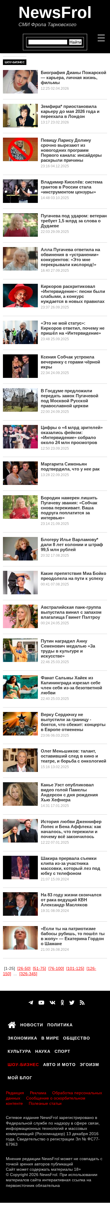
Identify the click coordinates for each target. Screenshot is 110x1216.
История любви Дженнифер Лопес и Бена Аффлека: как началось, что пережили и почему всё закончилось (71, 829)
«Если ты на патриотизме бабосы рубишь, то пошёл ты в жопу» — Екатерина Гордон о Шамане (73, 936)
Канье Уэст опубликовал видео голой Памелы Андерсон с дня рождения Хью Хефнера (69, 792)
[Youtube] (41, 1003)
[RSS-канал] (82, 1003)
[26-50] (24, 968)
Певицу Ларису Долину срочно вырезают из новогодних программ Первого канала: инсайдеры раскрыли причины (71, 150)
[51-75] (39, 968)
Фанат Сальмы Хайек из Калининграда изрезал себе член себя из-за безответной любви (71, 685)
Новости (31, 1023)
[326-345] (28, 973)
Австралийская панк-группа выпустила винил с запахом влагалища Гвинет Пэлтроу (71, 612)
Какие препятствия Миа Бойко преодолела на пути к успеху (73, 576)
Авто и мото (59, 1063)
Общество (76, 1037)
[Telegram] (30, 1003)
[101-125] (75, 968)
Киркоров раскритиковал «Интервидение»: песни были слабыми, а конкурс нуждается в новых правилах (73, 294)
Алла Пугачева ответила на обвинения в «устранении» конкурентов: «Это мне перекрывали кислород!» (70, 257)
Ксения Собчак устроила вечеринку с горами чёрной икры (70, 361)
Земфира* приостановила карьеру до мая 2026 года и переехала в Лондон (70, 111)
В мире (50, 1037)
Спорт (62, 1050)
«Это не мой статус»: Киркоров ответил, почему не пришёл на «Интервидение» (72, 328)
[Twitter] (72, 1003)
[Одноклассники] (62, 1003)
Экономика (22, 1037)
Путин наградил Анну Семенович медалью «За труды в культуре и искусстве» (68, 648)
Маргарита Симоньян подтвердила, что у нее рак (70, 466)
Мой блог (20, 1076)
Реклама (38, 1092)
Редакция (15, 1092)
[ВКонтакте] (52, 1003)
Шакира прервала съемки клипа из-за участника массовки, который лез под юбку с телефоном (70, 866)
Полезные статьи (45, 1103)
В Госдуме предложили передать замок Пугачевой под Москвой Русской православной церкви (69, 398)
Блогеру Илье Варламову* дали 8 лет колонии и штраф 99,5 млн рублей (72, 544)
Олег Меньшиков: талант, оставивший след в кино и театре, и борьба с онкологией (73, 755)
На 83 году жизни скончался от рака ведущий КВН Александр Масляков (71, 899)
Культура (19, 1050)
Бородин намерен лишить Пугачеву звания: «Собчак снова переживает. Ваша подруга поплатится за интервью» (69, 507)
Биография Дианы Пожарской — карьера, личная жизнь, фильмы (73, 77)
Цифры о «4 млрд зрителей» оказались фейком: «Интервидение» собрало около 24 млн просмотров (72, 435)
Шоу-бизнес (15, 62)
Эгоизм (89, 1063)
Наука (42, 1050)
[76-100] (56, 968)
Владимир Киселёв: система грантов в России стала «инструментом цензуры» (71, 186)
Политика (60, 1023)
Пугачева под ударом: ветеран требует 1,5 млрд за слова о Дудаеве (74, 220)
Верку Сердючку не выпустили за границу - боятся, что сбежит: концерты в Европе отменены (73, 722)
